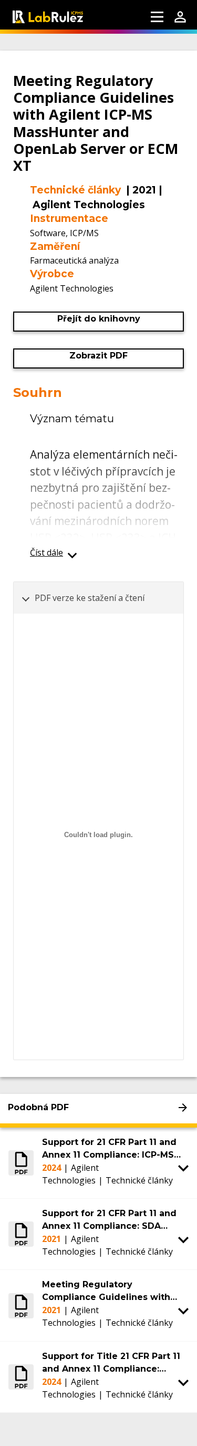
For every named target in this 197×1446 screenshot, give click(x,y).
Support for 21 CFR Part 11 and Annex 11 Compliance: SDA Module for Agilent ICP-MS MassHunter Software (109, 1220)
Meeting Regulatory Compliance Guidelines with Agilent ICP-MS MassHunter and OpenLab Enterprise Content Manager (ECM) (114, 1291)
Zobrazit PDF (98, 356)
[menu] (157, 17)
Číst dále (46, 552)
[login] (180, 17)
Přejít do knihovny (98, 319)
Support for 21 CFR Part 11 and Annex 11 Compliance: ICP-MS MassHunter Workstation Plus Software (109, 1149)
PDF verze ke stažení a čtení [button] (89, 598)
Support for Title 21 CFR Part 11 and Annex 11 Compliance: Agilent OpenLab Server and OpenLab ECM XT (111, 1363)
